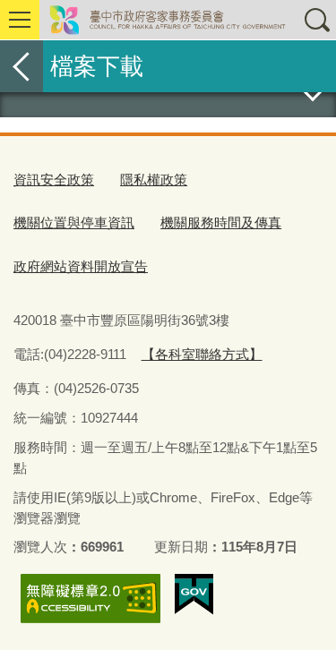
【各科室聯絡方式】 (202, 354)
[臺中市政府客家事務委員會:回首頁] (168, 20)
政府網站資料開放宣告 (80, 266)
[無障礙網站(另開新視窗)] (90, 598)
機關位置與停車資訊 (73, 222)
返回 (21, 66)
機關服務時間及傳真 (220, 222)
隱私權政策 (153, 179)
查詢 (316, 19)
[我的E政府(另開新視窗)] (194, 594)
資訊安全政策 (53, 179)
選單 (19, 19)
